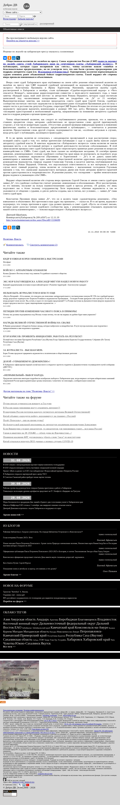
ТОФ (41, 640)
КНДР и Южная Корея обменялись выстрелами (33, 259)
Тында (46, 640)
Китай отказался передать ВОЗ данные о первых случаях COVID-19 (38, 441)
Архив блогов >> (12, 574)
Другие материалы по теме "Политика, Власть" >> (29, 391)
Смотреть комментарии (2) (44, 245)
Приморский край (33, 635)
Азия (6, 619)
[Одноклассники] (9, 58)
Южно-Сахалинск (27, 643)
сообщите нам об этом (45, 773)
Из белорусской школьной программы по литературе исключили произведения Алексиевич (49, 424)
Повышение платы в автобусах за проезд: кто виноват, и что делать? (30, 569)
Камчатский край (62, 627)
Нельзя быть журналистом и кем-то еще (29, 293)
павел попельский (108, 534)
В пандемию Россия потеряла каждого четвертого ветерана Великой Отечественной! (46, 412)
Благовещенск (87, 619)
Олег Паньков (110, 571)
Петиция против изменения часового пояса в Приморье (40, 311)
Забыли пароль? (26, 19)
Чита (113, 640)
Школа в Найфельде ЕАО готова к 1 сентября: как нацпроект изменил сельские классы (37, 505)
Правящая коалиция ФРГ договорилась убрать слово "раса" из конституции (41, 437)
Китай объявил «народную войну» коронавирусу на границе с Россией (39, 416)
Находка (53, 632)
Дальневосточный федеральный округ (67, 623)
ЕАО (18, 627)
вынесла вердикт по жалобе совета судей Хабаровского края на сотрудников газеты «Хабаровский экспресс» (60, 62)
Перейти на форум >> (15, 601)
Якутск (46, 643)
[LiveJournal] (18, 58)
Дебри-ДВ (10, 5)
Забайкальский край (41, 628)
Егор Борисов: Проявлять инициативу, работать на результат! (42, 336)
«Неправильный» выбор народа (23, 375)
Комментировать (15, 245)
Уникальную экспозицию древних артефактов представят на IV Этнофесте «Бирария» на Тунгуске (41, 491)
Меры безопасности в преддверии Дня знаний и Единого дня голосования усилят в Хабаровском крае (43, 502)
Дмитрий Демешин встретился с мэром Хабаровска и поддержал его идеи (32, 508)
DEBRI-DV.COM (18, 782)
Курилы (7, 631)
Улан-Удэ (53, 640)
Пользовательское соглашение (13, 710)
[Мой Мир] (14, 58)
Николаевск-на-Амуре (68, 631)
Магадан (17, 631)
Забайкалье (27, 628)
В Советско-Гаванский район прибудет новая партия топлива (27, 477)
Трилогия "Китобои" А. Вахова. (15, 592)
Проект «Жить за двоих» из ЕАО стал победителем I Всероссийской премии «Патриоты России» (41, 471)
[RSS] (3, 702)
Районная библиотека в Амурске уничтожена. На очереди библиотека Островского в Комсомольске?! (43, 532)
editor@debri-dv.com (69, 715)
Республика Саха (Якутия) (84, 635)
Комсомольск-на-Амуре (91, 627)
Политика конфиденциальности (34, 710)
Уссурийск (62, 640)
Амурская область (23, 619)
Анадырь (42, 619)
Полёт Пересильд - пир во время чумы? (23, 420)
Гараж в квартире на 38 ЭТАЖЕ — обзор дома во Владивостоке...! (37, 433)
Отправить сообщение (49, 715)
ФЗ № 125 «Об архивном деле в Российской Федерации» (83, 724)
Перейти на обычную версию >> (23, 40)
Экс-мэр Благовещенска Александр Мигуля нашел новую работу (45, 281)
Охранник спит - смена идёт (14, 595)
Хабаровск (74, 639)
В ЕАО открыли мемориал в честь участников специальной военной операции (33, 468)
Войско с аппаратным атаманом (25, 270)
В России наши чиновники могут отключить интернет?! (31, 407)
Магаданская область (36, 631)
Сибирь (35, 640)
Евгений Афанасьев (107, 540)
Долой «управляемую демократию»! (26, 361)
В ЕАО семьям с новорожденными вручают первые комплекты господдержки (33, 465)
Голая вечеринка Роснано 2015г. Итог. (18, 538)
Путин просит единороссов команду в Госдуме (27, 403)
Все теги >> (9, 646)
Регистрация (9, 19)
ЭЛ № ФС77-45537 (50, 720)
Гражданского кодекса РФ (40, 729)
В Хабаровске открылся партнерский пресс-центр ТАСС (25, 474)
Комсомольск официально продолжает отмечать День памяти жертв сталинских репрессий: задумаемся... (44, 557)
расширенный (47, 23)
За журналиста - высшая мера (22, 350)
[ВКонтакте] (5, 58)
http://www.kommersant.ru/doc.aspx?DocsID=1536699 (33, 220)
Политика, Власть (12, 239)
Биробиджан (68, 619)
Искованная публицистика (53, 72)
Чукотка (9, 643)
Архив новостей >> (13, 514)
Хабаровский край (96, 639)
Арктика (54, 619)
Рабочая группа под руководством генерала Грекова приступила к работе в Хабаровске (37, 488)
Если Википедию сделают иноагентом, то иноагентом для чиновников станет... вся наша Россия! (52, 428)
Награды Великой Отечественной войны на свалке (36, 322)
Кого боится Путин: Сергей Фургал (17, 563)
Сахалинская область (17, 639)
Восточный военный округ (21, 623)
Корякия (112, 628)
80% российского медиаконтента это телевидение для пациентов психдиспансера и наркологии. (40, 598)
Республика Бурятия (56, 636)
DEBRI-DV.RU (29, 782)
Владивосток (107, 619)
